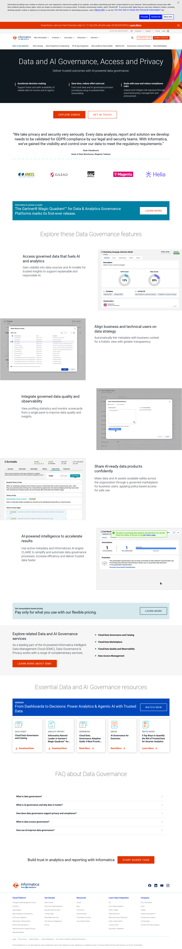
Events (79, 902)
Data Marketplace (18, 932)
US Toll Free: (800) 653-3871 (118, 31)
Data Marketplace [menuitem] (160, 46)
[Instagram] (167, 885)
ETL (110, 902)
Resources (81, 38)
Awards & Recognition (148, 914)
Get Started (50, 898)
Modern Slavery (34, 939)
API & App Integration (20, 917)
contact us (144, 38)
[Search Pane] (132, 37)
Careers (143, 910)
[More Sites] (168, 31)
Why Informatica (40, 38)
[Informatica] (22, 37)
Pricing (157, 31)
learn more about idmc (35, 663)
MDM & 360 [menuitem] (119, 46)
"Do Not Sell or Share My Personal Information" (137, 10)
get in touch (102, 114)
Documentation (82, 914)
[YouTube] (161, 885)
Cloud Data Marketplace (110, 642)
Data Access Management (111, 656)
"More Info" (99, 10)
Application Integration (116, 929)
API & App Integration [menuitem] (80, 46)
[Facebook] (149, 885)
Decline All (155, 17)
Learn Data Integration (119, 898)
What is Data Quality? (116, 921)
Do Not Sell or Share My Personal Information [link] (71, 939)
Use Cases (68, 38)
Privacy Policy (22, 939)
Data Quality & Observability (22, 921)
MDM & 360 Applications (21, 925)
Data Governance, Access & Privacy (24, 929)
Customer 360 (113, 925)
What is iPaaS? (113, 910)
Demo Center (49, 902)
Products (55, 38)
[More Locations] (131, 31)
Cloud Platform (19, 898)
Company (138, 31)
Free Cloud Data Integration (54, 906)
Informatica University (84, 917)
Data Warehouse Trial (52, 917)
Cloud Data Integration (116, 906)
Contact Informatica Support (150, 925)
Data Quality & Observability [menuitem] (102, 46)
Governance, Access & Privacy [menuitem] (139, 46)
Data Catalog (17, 910)
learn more (153, 210)
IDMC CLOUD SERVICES (20, 46)
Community (81, 910)
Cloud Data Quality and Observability (116, 649)
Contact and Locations (148, 917)
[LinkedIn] (155, 885)
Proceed (144, 17)
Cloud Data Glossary (83, 921)
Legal (14, 939)
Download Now (26, 748)
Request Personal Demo (52, 910)
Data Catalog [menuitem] (38, 46)
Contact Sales (49, 914)
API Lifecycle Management (53, 921)
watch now (153, 707)
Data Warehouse (114, 914)
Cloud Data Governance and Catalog (116, 635)
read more (85, 748)
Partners (94, 38)
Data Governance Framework (118, 917)
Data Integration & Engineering (23, 914)
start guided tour (136, 859)
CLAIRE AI (16, 906)
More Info (168, 17)
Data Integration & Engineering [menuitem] (57, 46)
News (142, 906)
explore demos (69, 114)
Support (148, 31)
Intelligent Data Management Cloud (24, 902)
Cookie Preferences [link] (47, 939)
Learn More (135, 25)
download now (59, 748)
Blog (78, 906)
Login (164, 31)
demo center (161, 38)
